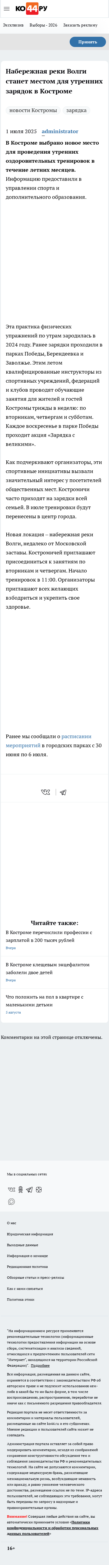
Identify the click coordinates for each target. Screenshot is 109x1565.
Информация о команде (27, 1255)
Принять (87, 42)
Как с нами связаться (25, 1288)
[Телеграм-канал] (29, 1190)
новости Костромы (33, 110)
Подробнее (40, 1365)
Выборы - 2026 (43, 25)
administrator (60, 131)
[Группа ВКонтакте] (11, 1190)
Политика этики (20, 1299)
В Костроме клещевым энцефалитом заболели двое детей (48, 971)
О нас (11, 1223)
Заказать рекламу (80, 25)
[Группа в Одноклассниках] (20, 1190)
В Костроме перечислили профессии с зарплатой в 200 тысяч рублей (49, 939)
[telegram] (65, 792)
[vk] (46, 792)
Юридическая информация (30, 1234)
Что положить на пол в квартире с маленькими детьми (44, 1004)
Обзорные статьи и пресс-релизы (35, 1277)
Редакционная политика (27, 1266)
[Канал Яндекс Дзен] (38, 1190)
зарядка (76, 110)
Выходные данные (22, 1245)
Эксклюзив (13, 25)
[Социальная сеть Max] (11, 1202)
